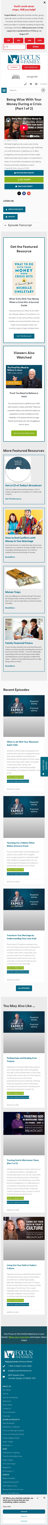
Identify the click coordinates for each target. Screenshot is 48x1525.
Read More (10, 557)
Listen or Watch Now (15, 777)
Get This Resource (13, 499)
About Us (7, 1386)
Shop (5, 1449)
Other (36, 47)
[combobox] (24, 90)
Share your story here (19, 1337)
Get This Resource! (24, 336)
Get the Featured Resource (18, 781)
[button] (4, 90)
